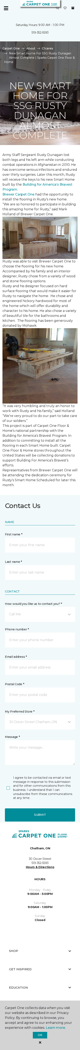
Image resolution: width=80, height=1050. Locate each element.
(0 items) (72, 8)
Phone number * (17, 629)
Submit (40, 815)
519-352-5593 (40, 32)
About (30, 48)
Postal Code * (14, 684)
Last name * (13, 561)
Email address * (16, 656)
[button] (57, 8)
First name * (13, 534)
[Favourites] (65, 8)
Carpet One (11, 48)
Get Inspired (20, 969)
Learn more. (56, 1028)
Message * (12, 736)
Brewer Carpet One (18, 194)
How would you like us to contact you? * (33, 603)
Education (18, 987)
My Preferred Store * (19, 711)
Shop (13, 951)
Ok (40, 1035)
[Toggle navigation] (6, 8)
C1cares (47, 48)
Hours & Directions (40, 867)
